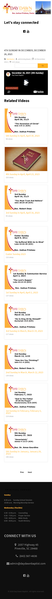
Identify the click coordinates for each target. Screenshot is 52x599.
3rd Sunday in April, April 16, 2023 (23, 212)
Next (30, 472)
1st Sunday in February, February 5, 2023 (23, 411)
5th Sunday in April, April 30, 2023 (23, 135)
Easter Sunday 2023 (16, 254)
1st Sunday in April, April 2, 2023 (22, 292)
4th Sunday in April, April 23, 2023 (23, 174)
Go (43, 65)
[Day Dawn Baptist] (26, 7)
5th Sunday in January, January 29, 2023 (23, 452)
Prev (22, 472)
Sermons (10, 59)
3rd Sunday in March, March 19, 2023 (24, 330)
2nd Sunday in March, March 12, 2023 (24, 372)
